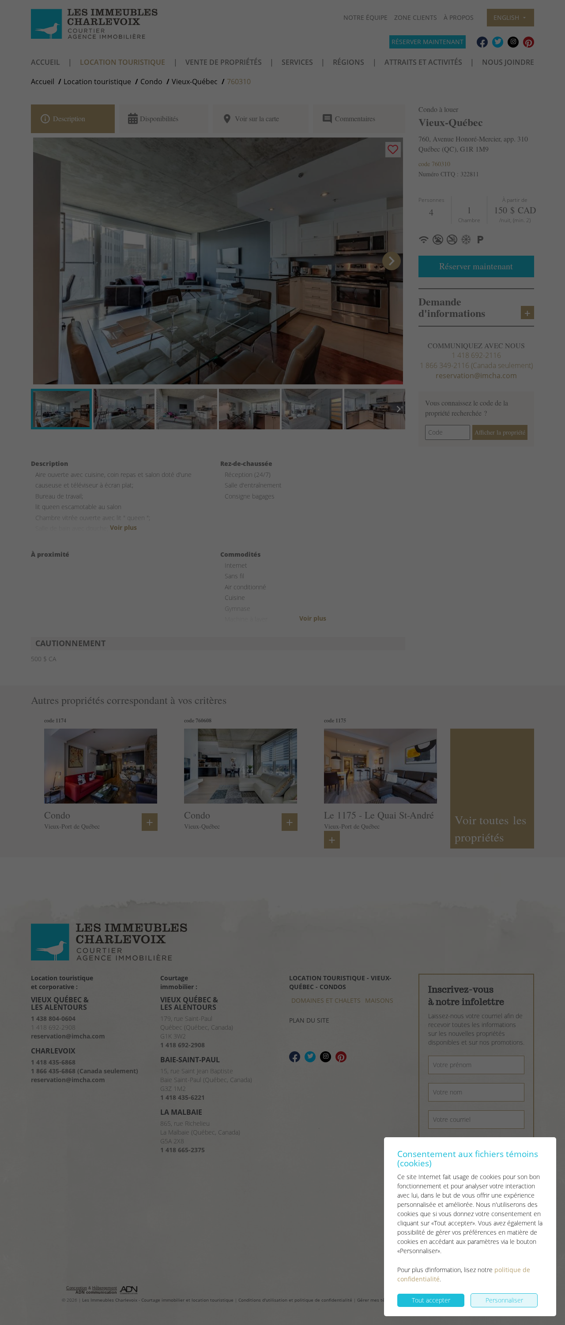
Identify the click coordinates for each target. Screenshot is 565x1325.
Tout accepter (431, 1300)
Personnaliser (504, 1300)
